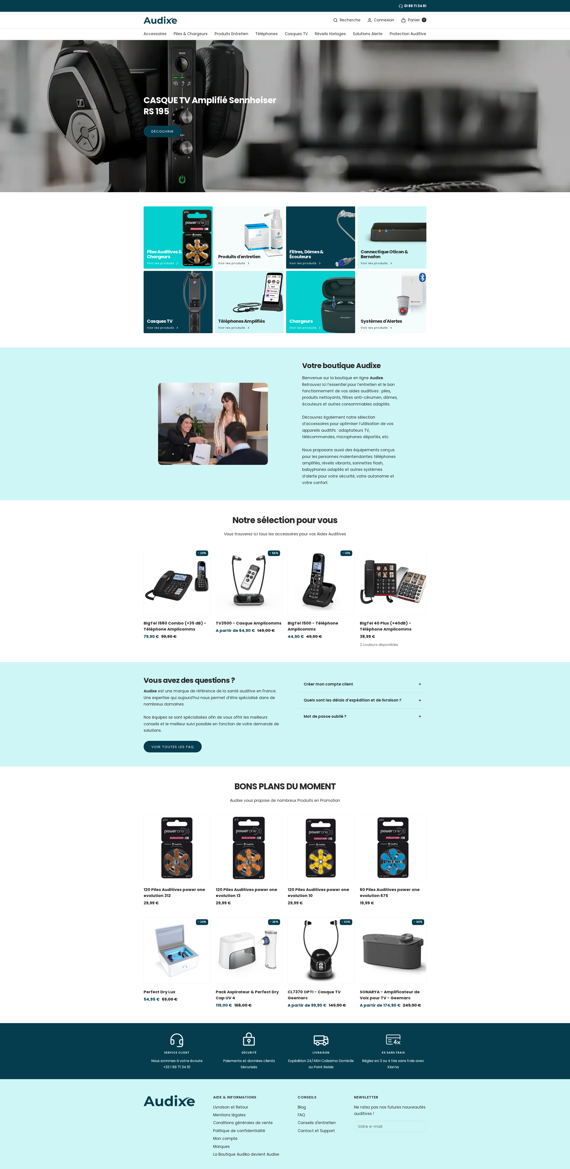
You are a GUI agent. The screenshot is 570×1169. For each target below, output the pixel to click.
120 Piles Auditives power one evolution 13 (246, 892)
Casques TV (296, 33)
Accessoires (155, 33)
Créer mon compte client (328, 684)
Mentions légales (229, 1115)
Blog (302, 1107)
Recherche (350, 20)
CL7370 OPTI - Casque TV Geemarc (314, 995)
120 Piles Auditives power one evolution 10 (318, 892)
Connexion (384, 20)
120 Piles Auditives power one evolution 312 (174, 892)
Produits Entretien (231, 33)
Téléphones (266, 33)
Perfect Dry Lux (159, 992)
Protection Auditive (408, 33)
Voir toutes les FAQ (172, 746)
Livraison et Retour (230, 1107)
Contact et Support (316, 1130)
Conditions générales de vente (243, 1122)
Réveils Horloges (330, 33)
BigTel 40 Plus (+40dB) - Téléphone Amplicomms (385, 626)
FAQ (301, 1115)
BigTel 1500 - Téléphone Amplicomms (313, 626)
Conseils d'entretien (317, 1122)
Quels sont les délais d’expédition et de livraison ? (352, 700)
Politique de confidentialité (239, 1130)
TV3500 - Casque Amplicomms (248, 623)
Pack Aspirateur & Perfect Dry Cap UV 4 (247, 995)
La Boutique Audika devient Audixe (246, 1154)
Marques (221, 1146)
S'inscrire (413, 1126)
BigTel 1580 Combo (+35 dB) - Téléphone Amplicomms (175, 626)
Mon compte (225, 1138)
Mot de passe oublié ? (325, 716)
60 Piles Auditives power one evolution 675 (390, 892)
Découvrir (162, 131)
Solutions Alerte (368, 33)
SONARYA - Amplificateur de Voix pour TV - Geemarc (390, 995)
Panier (416, 20)
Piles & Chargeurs (191, 33)
